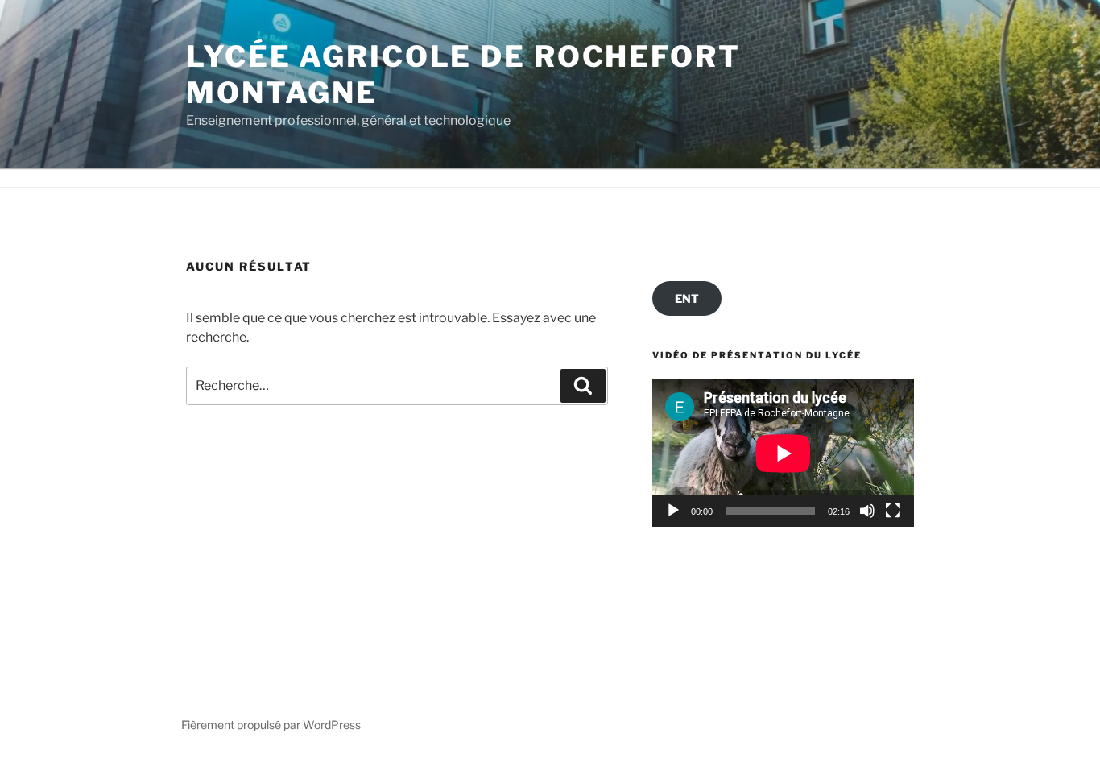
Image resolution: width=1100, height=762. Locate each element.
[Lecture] (673, 511)
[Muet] (867, 511)
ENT (687, 298)
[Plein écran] (893, 511)
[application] (783, 453)
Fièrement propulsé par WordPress (271, 724)
